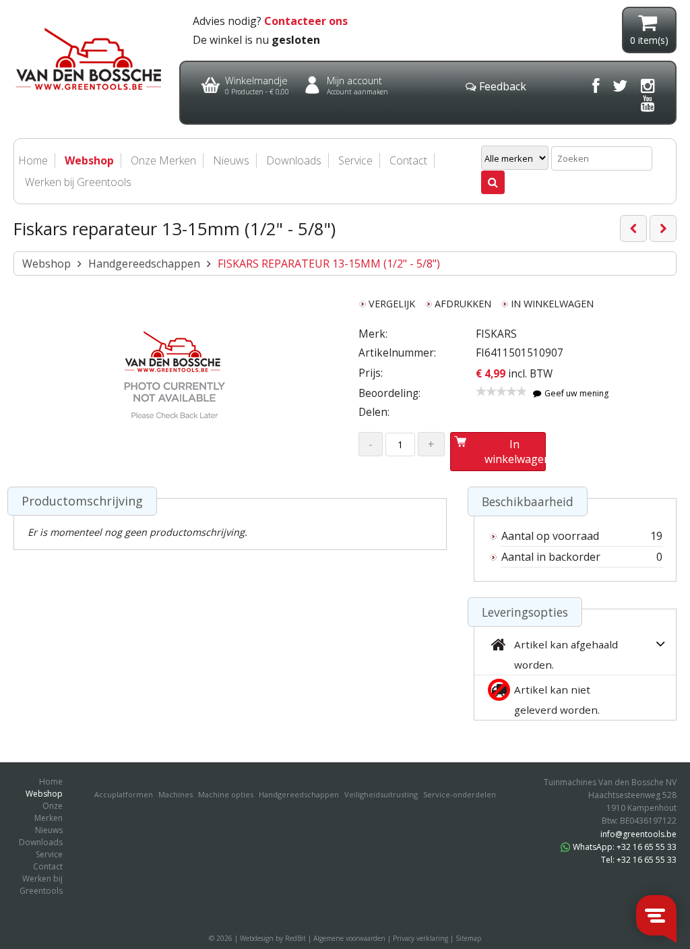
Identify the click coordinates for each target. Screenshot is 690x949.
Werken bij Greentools (78, 182)
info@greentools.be (638, 834)
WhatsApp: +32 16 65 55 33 (625, 847)
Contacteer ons (306, 20)
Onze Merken (163, 160)
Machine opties (225, 794)
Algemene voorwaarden (349, 938)
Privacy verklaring (420, 938)
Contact (408, 160)
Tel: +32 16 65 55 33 (639, 859)
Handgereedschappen (144, 263)
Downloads (293, 160)
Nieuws (231, 160)
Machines (175, 794)
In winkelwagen (515, 451)
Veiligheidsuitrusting (381, 794)
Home (51, 781)
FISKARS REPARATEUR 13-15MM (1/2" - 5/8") (329, 263)
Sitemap (468, 938)
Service (355, 160)
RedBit (295, 938)
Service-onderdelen (459, 794)
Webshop (46, 263)
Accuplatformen (123, 794)
